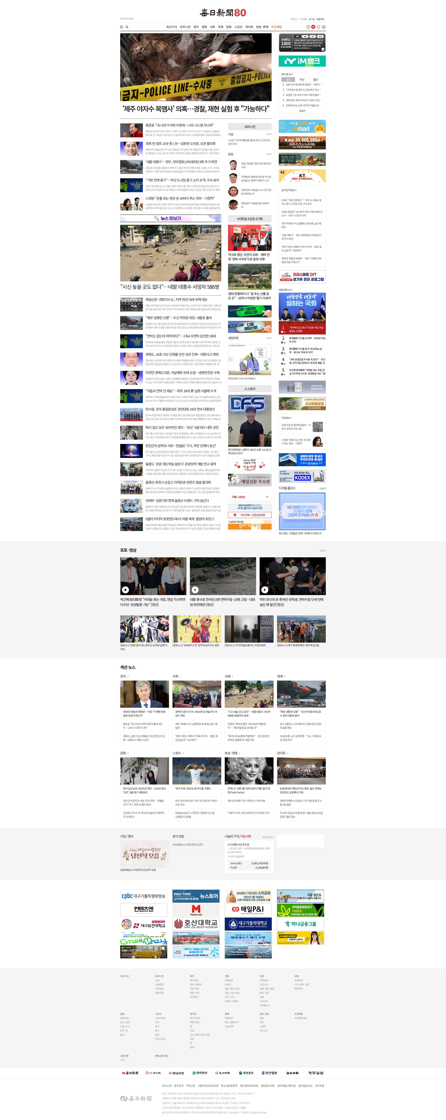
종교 (122, 1034)
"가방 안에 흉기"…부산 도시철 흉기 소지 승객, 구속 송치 (182, 179)
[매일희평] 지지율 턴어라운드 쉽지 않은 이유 (249, 378)
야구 (157, 1022)
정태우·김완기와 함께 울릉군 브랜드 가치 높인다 (177, 500)
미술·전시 (125, 1026)
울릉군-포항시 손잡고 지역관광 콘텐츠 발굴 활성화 (178, 482)
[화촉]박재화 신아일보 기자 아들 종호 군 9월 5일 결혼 (300, 802)
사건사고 (264, 984)
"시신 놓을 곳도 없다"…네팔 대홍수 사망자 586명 (169, 286)
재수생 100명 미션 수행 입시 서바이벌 (246, 800)
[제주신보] (316, 1073)
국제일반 (298, 980)
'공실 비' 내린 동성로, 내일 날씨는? (296, 533)
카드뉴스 (264, 1030)
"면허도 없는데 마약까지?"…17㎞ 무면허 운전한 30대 (180, 335)
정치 (196, 27)
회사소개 (166, 1085)
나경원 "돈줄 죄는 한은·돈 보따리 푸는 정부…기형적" (296, 441)
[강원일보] (153, 1073)
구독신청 (190, 1085)
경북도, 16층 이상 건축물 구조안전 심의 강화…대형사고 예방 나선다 (144, 738)
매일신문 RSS (161, 1056)
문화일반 (124, 1018)
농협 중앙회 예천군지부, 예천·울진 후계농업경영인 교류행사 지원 (300, 790)
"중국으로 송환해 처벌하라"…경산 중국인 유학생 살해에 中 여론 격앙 (248, 738)
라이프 (249, 27)
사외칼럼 (159, 988)
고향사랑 (124, 1056)
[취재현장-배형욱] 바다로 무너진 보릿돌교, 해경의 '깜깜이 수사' (256, 178)
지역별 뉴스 (265, 1005)
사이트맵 (319, 1085)
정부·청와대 (195, 984)
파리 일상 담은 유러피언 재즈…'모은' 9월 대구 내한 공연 (181, 427)
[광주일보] (223, 1072)
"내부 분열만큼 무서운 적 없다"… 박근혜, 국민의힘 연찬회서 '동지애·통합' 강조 (307, 361)
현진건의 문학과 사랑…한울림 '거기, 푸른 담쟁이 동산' (180, 445)
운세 (192, 1047)
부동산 (228, 984)
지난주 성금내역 (236, 856)
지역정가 (194, 997)
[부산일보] (269, 1073)
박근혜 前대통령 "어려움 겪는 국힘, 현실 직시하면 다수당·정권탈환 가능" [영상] (307, 371)
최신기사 (171, 27)
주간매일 (276, 27)
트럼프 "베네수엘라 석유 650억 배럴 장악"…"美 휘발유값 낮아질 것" (247, 725)
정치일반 (194, 980)
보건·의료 (264, 993)
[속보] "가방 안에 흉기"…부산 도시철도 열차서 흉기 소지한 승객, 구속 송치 (301, 201)
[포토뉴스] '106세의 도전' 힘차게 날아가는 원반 (195, 645)
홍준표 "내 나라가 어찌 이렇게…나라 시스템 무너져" (179, 125)
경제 (204, 27)
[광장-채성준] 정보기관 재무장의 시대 (256, 165)
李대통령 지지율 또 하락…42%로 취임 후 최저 (307, 339)
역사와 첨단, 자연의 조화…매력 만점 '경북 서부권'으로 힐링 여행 (249, 256)
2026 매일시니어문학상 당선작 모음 (138, 870)
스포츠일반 (160, 1018)
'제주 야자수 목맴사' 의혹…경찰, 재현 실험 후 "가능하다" (196, 108)
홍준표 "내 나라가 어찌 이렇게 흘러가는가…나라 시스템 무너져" (316, 95)
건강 (192, 1030)
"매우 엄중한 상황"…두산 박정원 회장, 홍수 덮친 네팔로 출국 (300, 713)
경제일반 (229, 980)
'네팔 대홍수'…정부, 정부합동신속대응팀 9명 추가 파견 (181, 161)
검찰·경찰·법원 (267, 988)
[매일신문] (130, 1073)
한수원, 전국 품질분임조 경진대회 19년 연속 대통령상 (180, 409)
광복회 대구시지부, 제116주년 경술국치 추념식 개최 (196, 713)
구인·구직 (229, 997)
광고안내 (178, 1085)
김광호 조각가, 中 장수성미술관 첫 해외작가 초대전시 (143, 814)
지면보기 (294, 19)
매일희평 (159, 993)
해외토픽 (298, 988)
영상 (262, 1018)
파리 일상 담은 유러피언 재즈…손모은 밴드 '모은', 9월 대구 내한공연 (144, 790)
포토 (262, 1022)
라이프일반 (195, 1018)
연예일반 (229, 1018)
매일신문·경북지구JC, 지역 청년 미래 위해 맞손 (176, 299)
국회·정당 (194, 988)
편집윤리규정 (268, 1085)
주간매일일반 (300, 1018)
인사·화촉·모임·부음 (200, 1034)
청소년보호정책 (229, 1085)
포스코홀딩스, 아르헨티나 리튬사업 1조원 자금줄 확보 (300, 725)
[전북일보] (292, 1073)
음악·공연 (125, 1022)
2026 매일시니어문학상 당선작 (187, 844)
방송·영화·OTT (232, 1022)
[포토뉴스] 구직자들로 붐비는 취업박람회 (245, 645)
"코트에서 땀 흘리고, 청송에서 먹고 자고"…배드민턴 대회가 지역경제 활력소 (322, 89)
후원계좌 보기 (268, 837)
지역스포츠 (160, 1039)
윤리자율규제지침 (286, 1085)
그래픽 (263, 1026)
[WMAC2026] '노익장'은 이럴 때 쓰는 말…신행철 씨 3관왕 (196, 814)
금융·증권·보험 (232, 988)
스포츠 (238, 27)
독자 (192, 1039)
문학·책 (124, 1030)
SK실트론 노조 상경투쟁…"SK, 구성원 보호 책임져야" (300, 738)
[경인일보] (200, 1072)
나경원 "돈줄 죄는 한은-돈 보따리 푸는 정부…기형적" (180, 198)
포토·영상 (264, 1014)
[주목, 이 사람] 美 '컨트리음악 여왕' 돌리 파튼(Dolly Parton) (249, 790)
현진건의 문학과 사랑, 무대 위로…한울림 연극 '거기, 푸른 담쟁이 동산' (143, 802)
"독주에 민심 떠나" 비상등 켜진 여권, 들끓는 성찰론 (306, 329)
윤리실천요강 (305, 1085)
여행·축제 (194, 1022)
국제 (220, 27)
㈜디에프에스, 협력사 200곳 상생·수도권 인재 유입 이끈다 (249, 451)
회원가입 (320, 19)
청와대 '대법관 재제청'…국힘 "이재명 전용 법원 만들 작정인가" (144, 713)
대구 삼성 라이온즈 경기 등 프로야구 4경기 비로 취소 (196, 802)
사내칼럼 (159, 984)
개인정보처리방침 (249, 1085)
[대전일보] (246, 1073)
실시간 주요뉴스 (289, 190)
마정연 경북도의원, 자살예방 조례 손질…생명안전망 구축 (182, 372)
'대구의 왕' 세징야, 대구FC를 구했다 (193, 788)
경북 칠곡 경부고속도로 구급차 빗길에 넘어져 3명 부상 (311, 100)
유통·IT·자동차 (231, 1001)
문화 (228, 27)
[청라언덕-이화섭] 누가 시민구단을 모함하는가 (256, 191)
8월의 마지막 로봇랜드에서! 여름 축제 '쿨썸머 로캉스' (180, 518)
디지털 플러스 (287, 488)
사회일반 (264, 980)
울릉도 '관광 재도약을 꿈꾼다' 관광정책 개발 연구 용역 (180, 463)
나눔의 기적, (238, 836)
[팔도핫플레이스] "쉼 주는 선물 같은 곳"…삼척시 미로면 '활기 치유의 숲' (249, 298)
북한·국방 (194, 993)
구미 (122, 1060)
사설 (157, 980)
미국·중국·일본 (301, 984)
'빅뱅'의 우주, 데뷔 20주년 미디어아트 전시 (249, 813)
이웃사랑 (264, 1001)
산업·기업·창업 (232, 993)
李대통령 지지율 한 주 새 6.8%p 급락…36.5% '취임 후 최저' (305, 350)
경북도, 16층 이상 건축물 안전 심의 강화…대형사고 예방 (181, 354)
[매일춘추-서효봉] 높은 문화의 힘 (255, 205)
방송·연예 (262, 27)
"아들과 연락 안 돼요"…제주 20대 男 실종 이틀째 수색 (180, 390)
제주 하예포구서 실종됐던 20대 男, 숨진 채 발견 (196, 725)
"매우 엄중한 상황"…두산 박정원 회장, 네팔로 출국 (178, 317)
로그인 (312, 19)
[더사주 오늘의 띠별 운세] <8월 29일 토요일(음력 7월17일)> (301, 814)
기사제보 (303, 19)
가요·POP (229, 1026)
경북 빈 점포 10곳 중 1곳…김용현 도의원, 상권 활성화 (180, 143)
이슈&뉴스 (286, 417)
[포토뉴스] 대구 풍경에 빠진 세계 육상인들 (298, 645)
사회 (212, 27)
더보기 (269, 134)
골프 (157, 1034)
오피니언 (185, 27)
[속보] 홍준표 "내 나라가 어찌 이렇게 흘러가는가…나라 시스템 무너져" (302, 213)
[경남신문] (176, 1072)
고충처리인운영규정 (208, 1085)
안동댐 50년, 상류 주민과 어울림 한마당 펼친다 (308, 105)
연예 (227, 1014)
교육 (262, 997)
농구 (157, 1030)
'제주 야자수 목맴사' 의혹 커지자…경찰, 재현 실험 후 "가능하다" (301, 248)
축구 (157, 1026)
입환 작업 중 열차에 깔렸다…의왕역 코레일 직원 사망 (311, 84)
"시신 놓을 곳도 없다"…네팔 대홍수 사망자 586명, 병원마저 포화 (249, 713)
